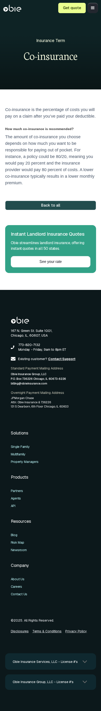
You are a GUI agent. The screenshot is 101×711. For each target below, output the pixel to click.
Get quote (72, 7)
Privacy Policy (76, 631)
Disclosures (20, 631)
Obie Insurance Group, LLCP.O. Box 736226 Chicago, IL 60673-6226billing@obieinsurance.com (38, 378)
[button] (93, 8)
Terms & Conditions (47, 631)
